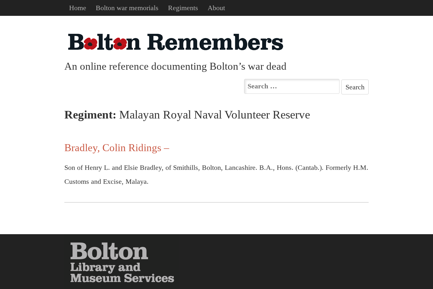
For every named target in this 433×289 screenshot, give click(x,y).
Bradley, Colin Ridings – (116, 147)
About (216, 8)
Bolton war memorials (127, 8)
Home (77, 8)
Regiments (183, 8)
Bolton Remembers (175, 42)
